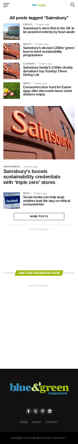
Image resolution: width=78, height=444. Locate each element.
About (36, 422)
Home (24, 422)
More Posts (39, 216)
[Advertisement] (39, 249)
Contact (52, 422)
